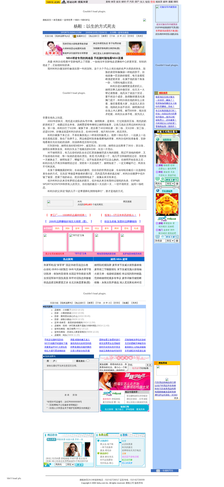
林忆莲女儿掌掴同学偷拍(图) (106, 53)
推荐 (104, 36)
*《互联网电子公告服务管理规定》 (63, 405)
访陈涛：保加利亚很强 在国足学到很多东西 (67, 273)
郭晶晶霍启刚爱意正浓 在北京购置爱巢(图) (67, 282)
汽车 (132, 2)
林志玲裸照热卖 (100, 43)
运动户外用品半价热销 (165, 385)
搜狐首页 (47, 20)
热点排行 (94, 36)
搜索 (171, 2)
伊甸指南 (130, 409)
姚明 (124, 86)
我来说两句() (62, 36)
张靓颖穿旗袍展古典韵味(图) (106, 48)
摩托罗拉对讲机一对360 (166, 395)
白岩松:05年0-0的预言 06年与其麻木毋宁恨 (67, 269)
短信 (147, 2)
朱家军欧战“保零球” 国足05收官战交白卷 (66, 265)
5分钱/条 (140, 368)
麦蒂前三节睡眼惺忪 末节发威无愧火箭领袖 (118, 269)
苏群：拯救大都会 (62, 319)
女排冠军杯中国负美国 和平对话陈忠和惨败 (67, 278)
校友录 (159, 2)
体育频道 (57, 20)
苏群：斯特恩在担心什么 (66, 316)
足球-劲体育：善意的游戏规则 (68, 322)
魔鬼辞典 (140, 409)
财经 (124, 2)
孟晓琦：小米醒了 (62, 310)
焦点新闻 (109, 409)
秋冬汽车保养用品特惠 (165, 388)
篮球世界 (68, 20)
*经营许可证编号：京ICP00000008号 (64, 402)
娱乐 (118, 2)
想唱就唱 (116, 399)
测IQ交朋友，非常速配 (137, 399)
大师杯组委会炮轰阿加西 (74, 48)
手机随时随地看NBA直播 (108, 58)
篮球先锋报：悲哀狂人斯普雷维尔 (70, 332)
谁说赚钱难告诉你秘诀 (137, 396)
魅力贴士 (119, 409)
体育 (113, 2)
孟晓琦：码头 (60, 335)
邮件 (165, 2)
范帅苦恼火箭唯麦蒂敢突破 (75, 44)
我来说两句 (66, 303)
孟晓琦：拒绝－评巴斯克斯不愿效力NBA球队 (75, 325)
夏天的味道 (108, 402)
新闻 (108, 2)
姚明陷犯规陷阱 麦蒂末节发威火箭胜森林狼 (118, 265)
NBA (77, 20)
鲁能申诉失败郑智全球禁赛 (75, 53)
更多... (177, 398)
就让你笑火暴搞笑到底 (137, 402)
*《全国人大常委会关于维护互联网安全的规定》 (69, 408)
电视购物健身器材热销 (165, 392)
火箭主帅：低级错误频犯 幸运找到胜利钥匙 (118, 273)
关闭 (140, 36)
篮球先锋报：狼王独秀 (64, 329)
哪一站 (117, 402)
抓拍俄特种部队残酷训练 (166, 34)
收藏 (126, 303)
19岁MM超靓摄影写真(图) (167, 27)
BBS (176, 2)
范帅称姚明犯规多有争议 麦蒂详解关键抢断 (118, 278)
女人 (142, 2)
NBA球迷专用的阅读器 (79, 58)
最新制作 (107, 399)
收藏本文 (80, 36)
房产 (137, 2)
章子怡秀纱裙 (114, 43)
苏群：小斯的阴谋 (62, 313)
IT (128, 2)
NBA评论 (85, 20)
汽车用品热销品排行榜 (165, 382)
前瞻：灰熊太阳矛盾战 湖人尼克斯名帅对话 (118, 282)
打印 (131, 36)
